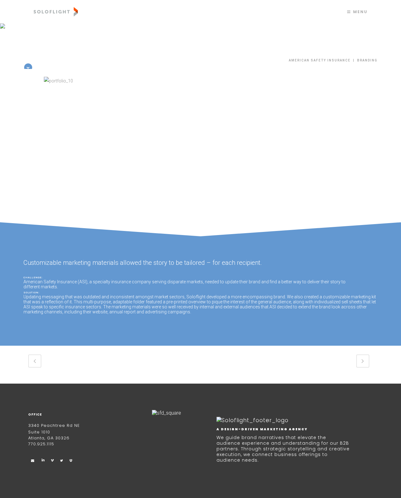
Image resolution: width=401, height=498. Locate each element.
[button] (28, 134)
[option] (200, 133)
